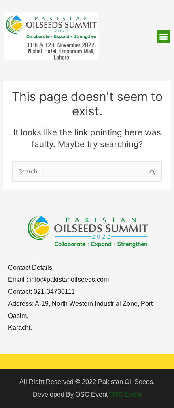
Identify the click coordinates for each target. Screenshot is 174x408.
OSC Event (125, 394)
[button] (163, 36)
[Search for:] (87, 171)
